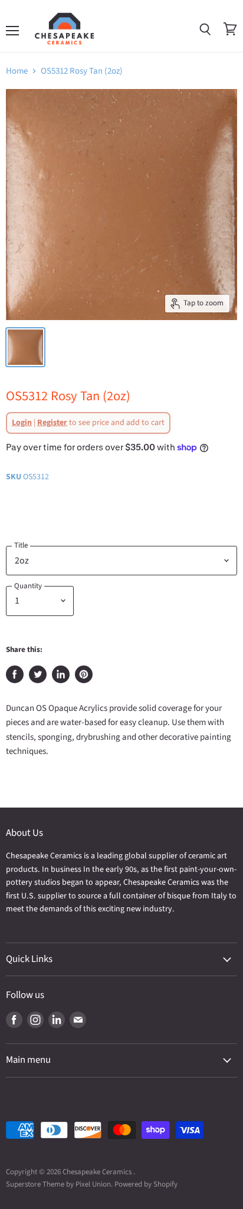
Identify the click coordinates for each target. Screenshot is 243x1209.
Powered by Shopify (146, 1184)
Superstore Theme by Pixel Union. (59, 1184)
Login (22, 423)
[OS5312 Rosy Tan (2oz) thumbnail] (25, 347)
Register (52, 423)
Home (17, 71)
